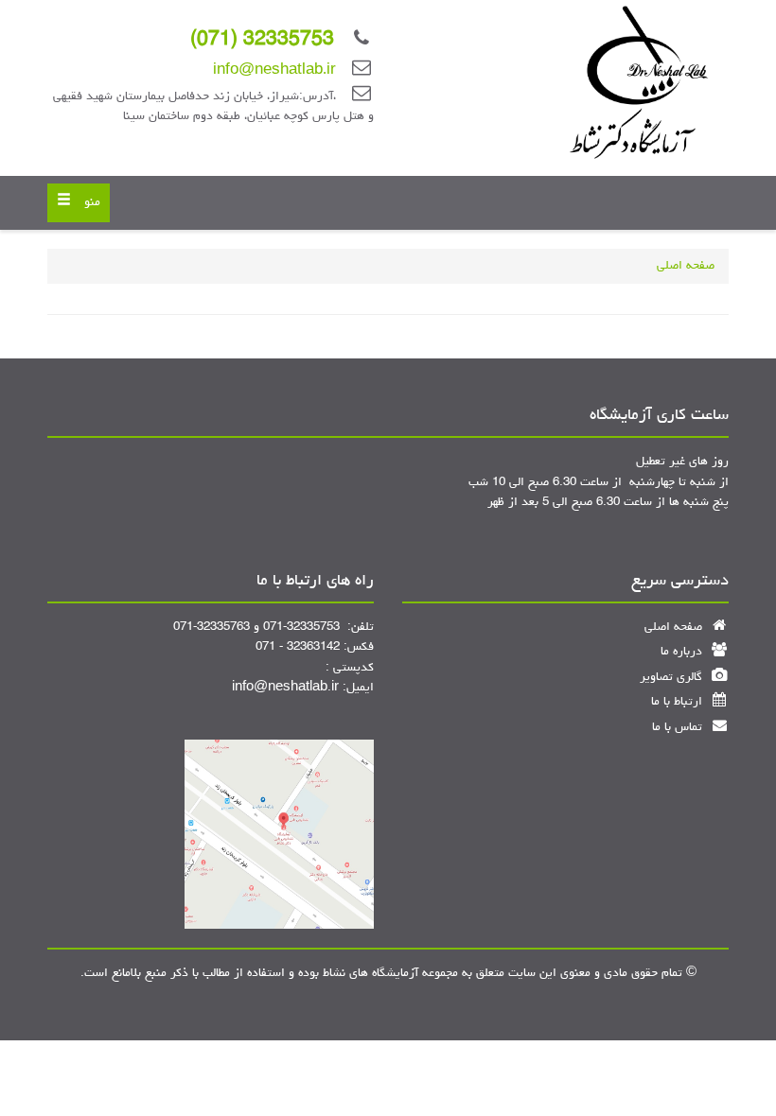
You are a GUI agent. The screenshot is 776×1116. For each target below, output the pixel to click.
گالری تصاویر (673, 678)
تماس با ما (679, 728)
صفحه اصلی (685, 266)
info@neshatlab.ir (274, 71)
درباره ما (683, 652)
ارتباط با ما (678, 702)
